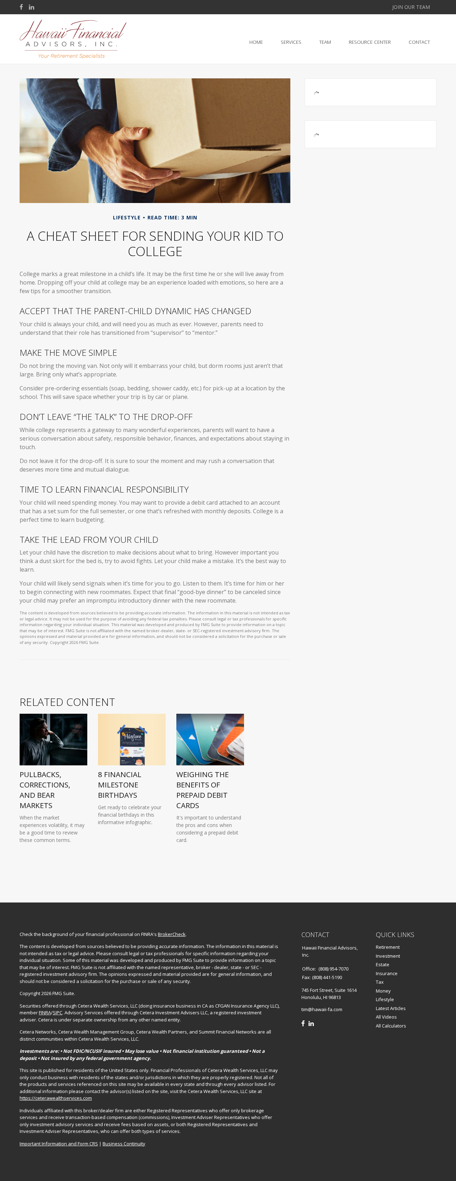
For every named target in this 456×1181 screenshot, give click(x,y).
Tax (380, 982)
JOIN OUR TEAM (411, 7)
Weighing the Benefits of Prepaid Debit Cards (202, 789)
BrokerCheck (172, 934)
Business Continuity (124, 1143)
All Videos (386, 1017)
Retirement (388, 947)
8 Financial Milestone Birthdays (119, 784)
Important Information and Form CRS (59, 1143)
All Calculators (391, 1026)
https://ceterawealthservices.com (56, 1098)
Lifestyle (385, 999)
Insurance (387, 973)
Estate (382, 964)
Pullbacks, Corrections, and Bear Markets (45, 789)
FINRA (45, 1012)
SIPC (57, 1012)
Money (383, 991)
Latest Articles (391, 1008)
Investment (388, 956)
